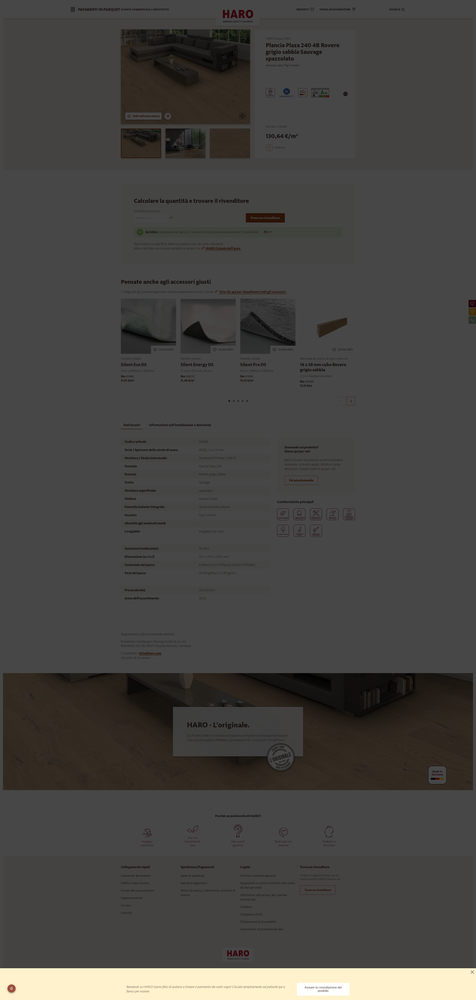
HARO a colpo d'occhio (135, 883)
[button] (472, 303)
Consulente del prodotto (136, 875)
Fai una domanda (301, 480)
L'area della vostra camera (147, 211)
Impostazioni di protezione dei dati (261, 929)
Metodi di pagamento (194, 883)
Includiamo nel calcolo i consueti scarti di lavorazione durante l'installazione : (209, 232)
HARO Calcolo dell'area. (223, 248)
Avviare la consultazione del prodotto (323, 989)
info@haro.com (150, 653)
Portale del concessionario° (138, 890)
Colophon (246, 907)
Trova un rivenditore (265, 218)
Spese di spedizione (193, 875)
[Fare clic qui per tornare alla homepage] (238, 954)
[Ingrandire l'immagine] (242, 116)
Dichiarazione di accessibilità (258, 921)
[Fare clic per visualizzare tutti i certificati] (345, 94)
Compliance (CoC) (251, 914)
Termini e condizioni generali (258, 875)
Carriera (126, 905)
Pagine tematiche (132, 898)
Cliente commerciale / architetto (145, 9)
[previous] (340, 401)
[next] (351, 401)
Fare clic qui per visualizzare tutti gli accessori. (252, 292)
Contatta (126, 913)
